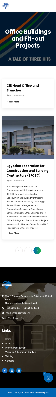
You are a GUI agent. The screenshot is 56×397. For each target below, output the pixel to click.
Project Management (15, 347)
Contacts (9, 360)
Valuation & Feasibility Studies (20, 352)
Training (9, 356)
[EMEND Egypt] (5, 5)
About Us (10, 343)
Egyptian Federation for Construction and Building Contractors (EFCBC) (28, 171)
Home (8, 339)
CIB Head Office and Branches (23, 88)
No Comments (16, 95)
